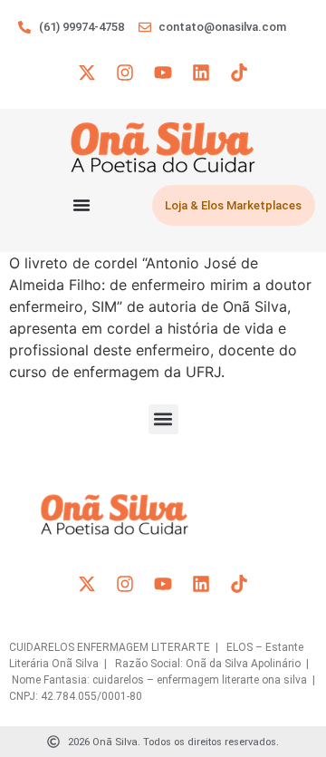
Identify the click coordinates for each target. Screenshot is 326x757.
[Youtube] (163, 72)
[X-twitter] (87, 72)
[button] (163, 419)
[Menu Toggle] (81, 205)
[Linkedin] (201, 72)
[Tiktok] (239, 72)
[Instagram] (125, 72)
